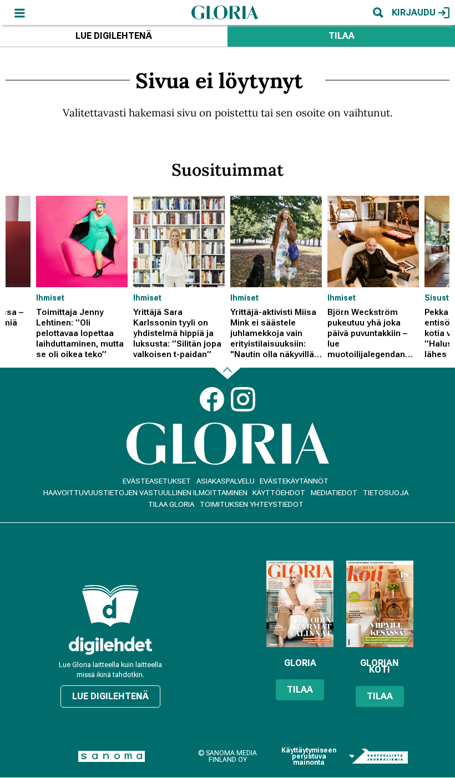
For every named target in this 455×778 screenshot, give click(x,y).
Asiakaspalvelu (225, 481)
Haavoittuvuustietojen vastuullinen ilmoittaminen (145, 493)
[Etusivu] (224, 12)
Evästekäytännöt (294, 481)
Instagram (243, 399)
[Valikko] (19, 12)
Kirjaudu (414, 12)
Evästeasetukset (157, 481)
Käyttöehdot (278, 493)
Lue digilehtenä (113, 35)
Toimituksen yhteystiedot (252, 504)
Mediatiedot (334, 493)
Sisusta (439, 297)
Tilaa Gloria (171, 504)
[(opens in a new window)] (110, 645)
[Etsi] (378, 12)
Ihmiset (50, 297)
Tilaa (341, 35)
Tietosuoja (385, 493)
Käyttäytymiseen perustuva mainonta (308, 756)
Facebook (212, 399)
